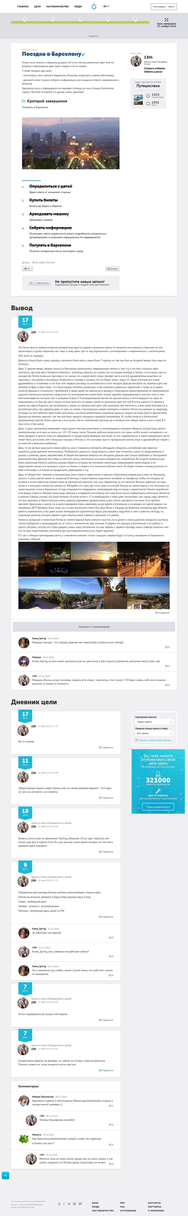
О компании (156, 1211)
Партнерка (154, 1207)
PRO (122, 1203)
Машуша (36, 657)
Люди (78, 6)
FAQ (122, 1207)
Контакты (154, 1203)
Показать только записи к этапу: (151, 728)
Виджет (114, 268)
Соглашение (128, 1211)
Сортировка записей (145, 717)
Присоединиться (158, 807)
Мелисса (36, 1134)
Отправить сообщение (154, 68)
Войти (171, 6)
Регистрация (159, 6)
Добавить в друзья (153, 71)
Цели (37, 6)
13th (148, 57)
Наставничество (57, 6)
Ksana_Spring (39, 638)
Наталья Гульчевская (43, 1096)
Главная (23, 6)
